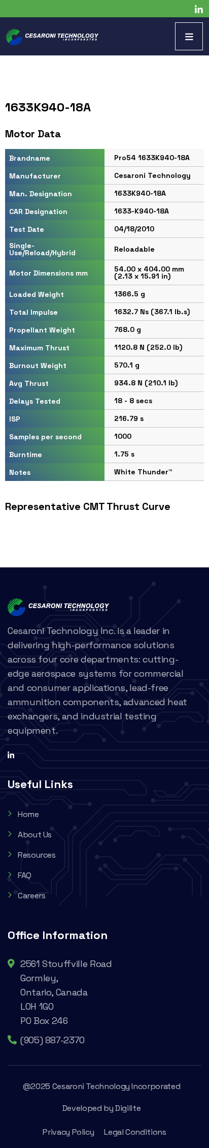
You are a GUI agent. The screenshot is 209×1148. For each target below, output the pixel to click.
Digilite (128, 1108)
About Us (35, 834)
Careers (31, 895)
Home (28, 814)
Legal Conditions (135, 1132)
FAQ (24, 875)
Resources (37, 855)
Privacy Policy (68, 1132)
